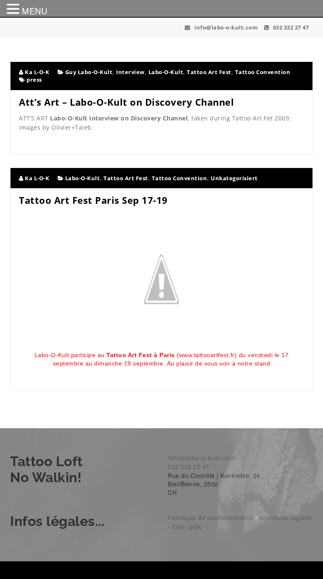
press (34, 79)
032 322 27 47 (290, 27)
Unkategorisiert (234, 178)
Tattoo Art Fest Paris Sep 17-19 (93, 200)
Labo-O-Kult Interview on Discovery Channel (119, 118)
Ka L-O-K (36, 72)
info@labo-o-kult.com (225, 27)
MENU (34, 11)
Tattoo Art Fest (209, 72)
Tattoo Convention (263, 72)
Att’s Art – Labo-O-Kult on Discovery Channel (126, 102)
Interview (130, 72)
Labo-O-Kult (165, 72)
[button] (14, 9)
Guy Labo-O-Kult (89, 72)
